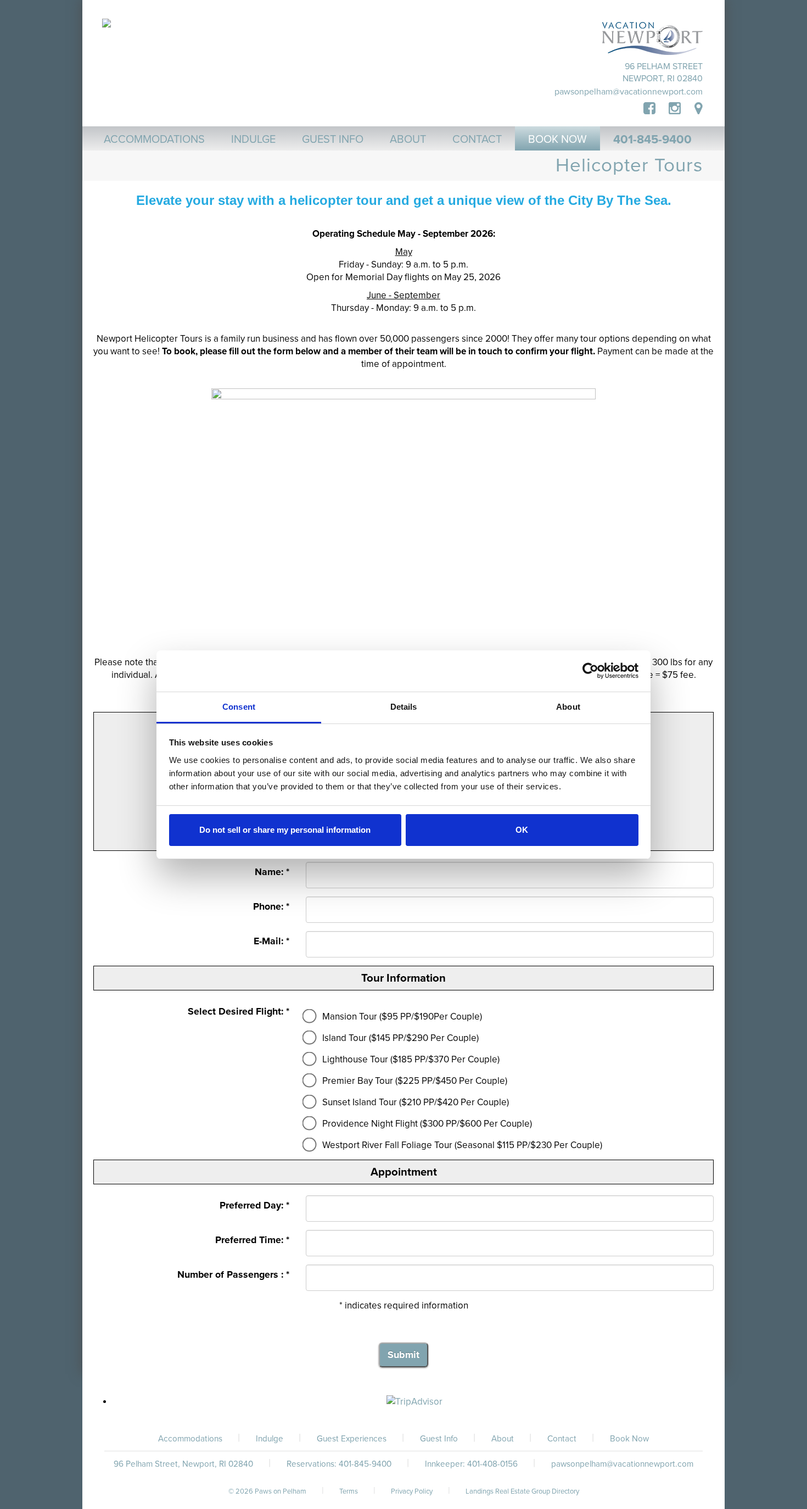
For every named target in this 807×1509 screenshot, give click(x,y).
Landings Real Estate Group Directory (522, 1491)
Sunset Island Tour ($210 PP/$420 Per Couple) (415, 1102)
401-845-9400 (652, 139)
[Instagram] (675, 109)
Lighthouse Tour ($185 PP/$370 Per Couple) (411, 1059)
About (502, 1439)
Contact (561, 1439)
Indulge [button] (253, 139)
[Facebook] (656, 109)
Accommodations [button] (154, 139)
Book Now (629, 1439)
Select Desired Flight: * (238, 1011)
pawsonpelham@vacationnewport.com (628, 91)
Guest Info (439, 1439)
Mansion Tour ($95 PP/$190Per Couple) (402, 1016)
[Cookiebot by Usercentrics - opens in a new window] (590, 670)
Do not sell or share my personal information (285, 829)
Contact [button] (477, 139)
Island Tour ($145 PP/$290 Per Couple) (400, 1038)
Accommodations (190, 1439)
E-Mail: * (271, 941)
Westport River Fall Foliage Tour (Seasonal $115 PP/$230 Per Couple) (462, 1145)
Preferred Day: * (254, 1205)
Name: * (272, 872)
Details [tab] (403, 706)
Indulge (269, 1439)
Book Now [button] (557, 139)
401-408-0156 (492, 1464)
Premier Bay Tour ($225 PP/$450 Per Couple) (414, 1081)
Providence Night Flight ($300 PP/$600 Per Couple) (427, 1123)
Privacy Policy (412, 1491)
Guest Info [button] (332, 139)
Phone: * (271, 906)
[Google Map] (698, 109)
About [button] (408, 139)
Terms (348, 1491)
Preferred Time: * (252, 1240)
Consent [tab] (238, 706)
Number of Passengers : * (233, 1274)
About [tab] (568, 706)
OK (521, 829)
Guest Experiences (351, 1439)
